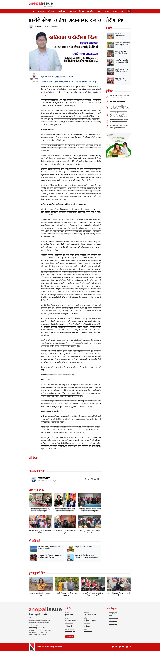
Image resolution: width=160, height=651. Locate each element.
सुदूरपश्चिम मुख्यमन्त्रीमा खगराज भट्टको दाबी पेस (122, 61)
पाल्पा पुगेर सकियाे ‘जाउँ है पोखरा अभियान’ (90, 531)
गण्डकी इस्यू (61, 11)
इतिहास (115, 11)
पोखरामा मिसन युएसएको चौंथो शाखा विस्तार (40, 531)
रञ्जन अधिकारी (44, 478)
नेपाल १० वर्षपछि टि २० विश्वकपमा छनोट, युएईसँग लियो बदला (119, 127)
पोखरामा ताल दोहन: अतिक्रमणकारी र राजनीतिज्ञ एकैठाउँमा (49, 547)
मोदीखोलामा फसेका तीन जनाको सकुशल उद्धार (122, 43)
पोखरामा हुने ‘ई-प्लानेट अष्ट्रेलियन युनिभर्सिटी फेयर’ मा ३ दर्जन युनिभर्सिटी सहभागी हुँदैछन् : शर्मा (86, 557)
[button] (129, 11)
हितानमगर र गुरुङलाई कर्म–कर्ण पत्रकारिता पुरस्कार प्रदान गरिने (65, 510)
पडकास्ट (107, 11)
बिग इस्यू (81, 11)
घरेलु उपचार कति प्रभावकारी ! (83, 546)
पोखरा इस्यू (72, 11)
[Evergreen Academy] (118, 145)
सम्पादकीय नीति (113, 622)
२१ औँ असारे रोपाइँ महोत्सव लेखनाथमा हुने (65, 531)
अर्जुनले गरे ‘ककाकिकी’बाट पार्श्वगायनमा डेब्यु (120, 35)
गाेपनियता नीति (113, 625)
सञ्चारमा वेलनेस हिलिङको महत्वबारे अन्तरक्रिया (120, 80)
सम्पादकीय (90, 11)
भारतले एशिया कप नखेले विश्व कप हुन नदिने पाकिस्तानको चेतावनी (119, 121)
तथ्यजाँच (99, 11)
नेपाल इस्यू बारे (113, 613)
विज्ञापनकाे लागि (113, 619)
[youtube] (95, 479)
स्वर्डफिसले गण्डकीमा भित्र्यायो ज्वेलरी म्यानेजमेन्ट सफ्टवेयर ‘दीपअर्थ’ (90, 510)
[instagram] (92, 479)
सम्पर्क (110, 616)
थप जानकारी (69, 637)
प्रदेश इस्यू (51, 11)
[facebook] (85, 479)
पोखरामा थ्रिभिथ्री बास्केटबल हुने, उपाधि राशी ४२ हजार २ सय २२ (40, 510)
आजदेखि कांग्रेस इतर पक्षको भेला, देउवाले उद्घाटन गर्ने (121, 53)
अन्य (121, 11)
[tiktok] (130, 647)
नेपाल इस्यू (41, 11)
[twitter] (89, 479)
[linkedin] (98, 479)
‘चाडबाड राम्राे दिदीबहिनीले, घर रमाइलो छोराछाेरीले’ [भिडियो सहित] (49, 556)
